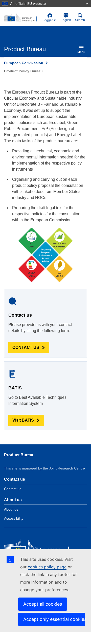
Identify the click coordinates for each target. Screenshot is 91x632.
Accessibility (13, 518)
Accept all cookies (42, 604)
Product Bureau (19, 455)
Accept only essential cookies (54, 619)
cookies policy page (47, 566)
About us (11, 509)
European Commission (23, 63)
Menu (81, 52)
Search (80, 20)
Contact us (12, 489)
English (66, 18)
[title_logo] (22, 17)
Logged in (50, 20)
